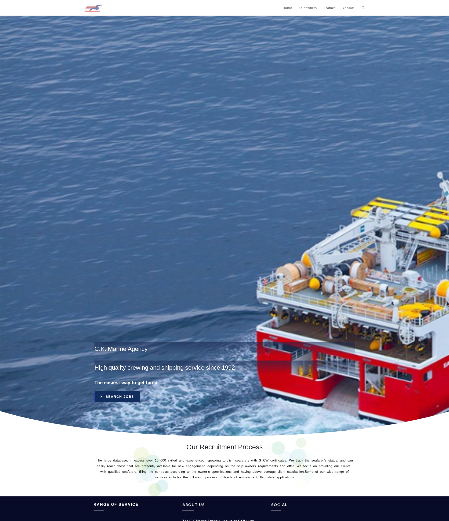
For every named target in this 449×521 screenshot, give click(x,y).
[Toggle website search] (363, 7)
